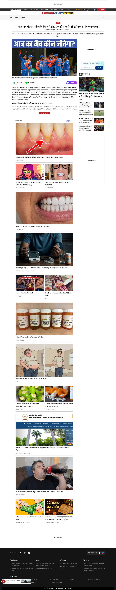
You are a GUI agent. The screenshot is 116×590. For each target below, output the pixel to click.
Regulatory (72, 579)
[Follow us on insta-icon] (29, 553)
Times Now (25, 9)
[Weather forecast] (88, 10)
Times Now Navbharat (15, 9)
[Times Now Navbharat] (58, 13)
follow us (19, 82)
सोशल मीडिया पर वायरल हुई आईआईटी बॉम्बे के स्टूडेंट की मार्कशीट (94, 569)
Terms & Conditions (94, 579)
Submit (100, 67)
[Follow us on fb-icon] (20, 553)
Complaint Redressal (56, 582)
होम (11, 17)
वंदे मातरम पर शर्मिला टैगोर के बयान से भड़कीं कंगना (22, 569)
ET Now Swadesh (44, 9)
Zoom (31, 9)
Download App (92, 553)
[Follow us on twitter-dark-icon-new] (24, 553)
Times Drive (61, 9)
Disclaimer (34, 582)
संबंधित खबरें (83, 74)
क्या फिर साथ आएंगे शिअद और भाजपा (69, 563)
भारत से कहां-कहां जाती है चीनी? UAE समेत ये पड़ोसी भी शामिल (45, 564)
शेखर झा (52, 29)
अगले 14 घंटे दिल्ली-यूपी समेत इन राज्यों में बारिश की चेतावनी (94, 564)
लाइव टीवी (102, 9)
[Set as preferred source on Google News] (71, 82)
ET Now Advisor (53, 9)
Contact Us (34, 579)
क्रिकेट (23, 17)
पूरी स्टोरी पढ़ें (43, 113)
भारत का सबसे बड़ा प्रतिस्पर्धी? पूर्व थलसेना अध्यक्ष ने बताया (22, 564)
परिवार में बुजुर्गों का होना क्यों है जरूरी (44, 568)
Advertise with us (55, 579)
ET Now (36, 9)
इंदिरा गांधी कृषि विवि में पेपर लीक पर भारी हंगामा (69, 567)
